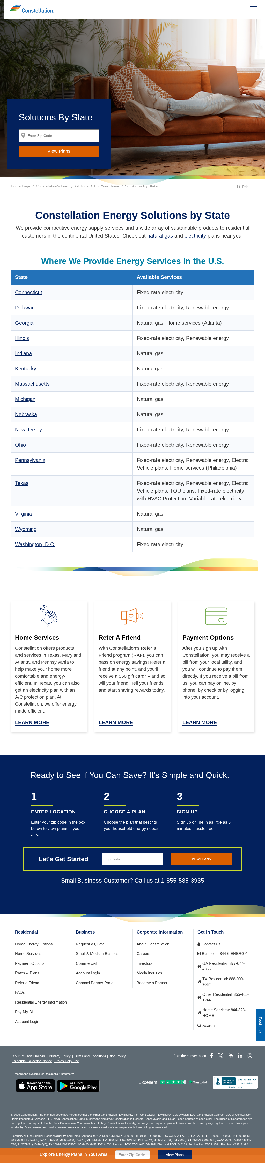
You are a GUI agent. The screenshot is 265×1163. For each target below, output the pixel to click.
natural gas (160, 236)
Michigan (25, 399)
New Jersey (28, 429)
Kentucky (25, 368)
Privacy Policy (60, 1056)
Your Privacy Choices (29, 1056)
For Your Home (106, 186)
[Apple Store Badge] (35, 1086)
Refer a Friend (27, 983)
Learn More (32, 722)
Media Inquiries (149, 973)
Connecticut (28, 292)
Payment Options (30, 963)
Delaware (25, 307)
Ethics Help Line (66, 1061)
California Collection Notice (32, 1061)
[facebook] (211, 1055)
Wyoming (25, 529)
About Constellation (153, 944)
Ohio (20, 445)
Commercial (86, 963)
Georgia (24, 323)
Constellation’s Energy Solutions (62, 186)
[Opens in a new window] (235, 1082)
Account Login (27, 1021)
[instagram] (250, 1055)
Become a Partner (152, 983)
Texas (21, 483)
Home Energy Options (34, 944)
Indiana (23, 353)
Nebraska (26, 414)
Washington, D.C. (35, 544)
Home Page (20, 186)
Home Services (28, 953)
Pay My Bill (24, 1011)
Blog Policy (117, 1056)
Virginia (23, 514)
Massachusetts (32, 384)
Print (246, 187)
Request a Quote (90, 944)
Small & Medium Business (98, 953)
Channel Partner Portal (95, 983)
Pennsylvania (30, 460)
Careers (143, 953)
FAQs (20, 992)
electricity (195, 236)
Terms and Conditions (90, 1056)
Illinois (22, 338)
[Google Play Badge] (78, 1086)
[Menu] (253, 8)
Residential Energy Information (41, 1002)
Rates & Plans (27, 973)
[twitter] (221, 1056)
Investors (144, 963)
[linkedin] (240, 1055)
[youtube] (230, 1055)
